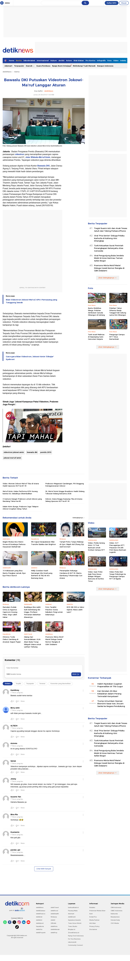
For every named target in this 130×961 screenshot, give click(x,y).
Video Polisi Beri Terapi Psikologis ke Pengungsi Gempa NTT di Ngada (117, 575)
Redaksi (92, 907)
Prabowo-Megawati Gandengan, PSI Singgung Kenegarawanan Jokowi (64, 485)
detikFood (54, 911)
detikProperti (40, 932)
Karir (91, 914)
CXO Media (115, 923)
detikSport (40, 923)
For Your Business (74, 939)
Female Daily (115, 920)
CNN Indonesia (116, 907)
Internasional (43, 60)
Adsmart (8, 66)
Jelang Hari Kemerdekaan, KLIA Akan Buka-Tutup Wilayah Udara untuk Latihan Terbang (32, 642)
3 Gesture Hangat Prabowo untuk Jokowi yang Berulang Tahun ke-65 (22, 500)
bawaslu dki (32, 452)
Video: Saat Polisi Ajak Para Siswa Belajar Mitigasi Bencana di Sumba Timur (96, 576)
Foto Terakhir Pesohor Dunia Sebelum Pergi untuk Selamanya (54, 611)
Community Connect (75, 945)
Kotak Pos (93, 917)
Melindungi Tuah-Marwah (84, 66)
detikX (61, 60)
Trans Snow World (74, 923)
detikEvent (72, 917)
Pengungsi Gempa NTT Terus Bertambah (117, 336)
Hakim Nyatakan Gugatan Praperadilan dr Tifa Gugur (110, 685)
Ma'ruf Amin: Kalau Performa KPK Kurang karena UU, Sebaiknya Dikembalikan (20, 492)
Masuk (124, 3)
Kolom (69, 60)
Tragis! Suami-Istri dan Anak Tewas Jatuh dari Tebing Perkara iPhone (110, 229)
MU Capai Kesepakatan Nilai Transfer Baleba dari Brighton (43, 543)
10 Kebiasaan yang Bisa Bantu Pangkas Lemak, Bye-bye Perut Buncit (14, 573)
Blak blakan (79, 60)
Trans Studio (72, 926)
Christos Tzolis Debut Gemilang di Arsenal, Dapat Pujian (12, 639)
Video (115, 60)
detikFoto (54, 926)
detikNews (7, 72)
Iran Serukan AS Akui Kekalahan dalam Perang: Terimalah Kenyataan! (109, 694)
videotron (19, 154)
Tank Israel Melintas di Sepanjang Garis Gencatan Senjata (96, 336)
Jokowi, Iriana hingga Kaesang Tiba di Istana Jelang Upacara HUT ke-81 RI (63, 500)
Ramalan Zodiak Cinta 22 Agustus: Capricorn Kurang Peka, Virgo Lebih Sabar (10, 612)
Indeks (123, 60)
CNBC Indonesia (116, 911)
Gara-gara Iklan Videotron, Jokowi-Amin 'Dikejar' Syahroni (30, 358)
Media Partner (94, 920)
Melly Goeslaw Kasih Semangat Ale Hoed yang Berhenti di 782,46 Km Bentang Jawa (41, 574)
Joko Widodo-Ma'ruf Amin (37, 157)
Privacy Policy (94, 926)
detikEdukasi (40, 911)
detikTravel (55, 907)
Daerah (29, 66)
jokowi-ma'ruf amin (12, 458)
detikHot (39, 920)
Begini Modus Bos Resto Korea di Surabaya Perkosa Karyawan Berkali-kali (14, 544)
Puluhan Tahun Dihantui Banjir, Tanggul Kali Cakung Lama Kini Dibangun (117, 311)
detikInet (39, 917)
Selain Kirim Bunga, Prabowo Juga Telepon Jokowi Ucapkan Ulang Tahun (20, 507)
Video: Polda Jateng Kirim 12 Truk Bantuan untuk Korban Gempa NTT (96, 546)
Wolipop (54, 917)
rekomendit (72, 942)
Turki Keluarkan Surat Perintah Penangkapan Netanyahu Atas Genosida (108, 248)
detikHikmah (55, 929)
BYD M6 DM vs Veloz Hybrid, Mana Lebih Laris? (75, 609)
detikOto (39, 929)
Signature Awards (74, 920)
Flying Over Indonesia (76, 936)
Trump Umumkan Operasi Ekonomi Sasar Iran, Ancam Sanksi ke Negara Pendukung (111, 704)
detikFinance (40, 914)
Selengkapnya (78, 518)
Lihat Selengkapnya (106, 278)
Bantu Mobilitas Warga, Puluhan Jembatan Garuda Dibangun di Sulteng (96, 311)
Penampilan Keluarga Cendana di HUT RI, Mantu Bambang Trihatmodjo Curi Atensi (71, 574)
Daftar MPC (111, 3)
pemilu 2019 (45, 452)
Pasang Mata (72, 911)
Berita (19, 60)
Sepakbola (40, 926)
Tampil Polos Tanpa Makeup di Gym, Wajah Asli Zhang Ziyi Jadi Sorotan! (72, 544)
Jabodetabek (29, 60)
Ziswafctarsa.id (73, 932)
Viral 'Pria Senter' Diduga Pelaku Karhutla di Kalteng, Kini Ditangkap (109, 238)
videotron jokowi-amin (14, 452)
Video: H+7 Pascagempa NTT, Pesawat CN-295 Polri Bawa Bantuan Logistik (117, 547)
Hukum (53, 60)
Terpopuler (19, 66)
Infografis (101, 60)
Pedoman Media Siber (97, 911)
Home (11, 60)
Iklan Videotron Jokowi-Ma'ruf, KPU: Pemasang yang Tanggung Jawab (31, 301)
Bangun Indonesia (105, 66)
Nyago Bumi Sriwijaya (61, 66)
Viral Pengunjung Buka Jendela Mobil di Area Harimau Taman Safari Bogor (109, 258)
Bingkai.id (71, 929)
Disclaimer (93, 929)
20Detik (53, 923)
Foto (109, 60)
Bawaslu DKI (43, 165)
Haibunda (114, 914)
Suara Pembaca (43, 66)
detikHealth (55, 914)
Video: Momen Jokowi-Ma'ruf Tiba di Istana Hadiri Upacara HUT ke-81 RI (21, 485)
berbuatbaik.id (73, 907)
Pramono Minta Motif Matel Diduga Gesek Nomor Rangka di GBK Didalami (54, 640)
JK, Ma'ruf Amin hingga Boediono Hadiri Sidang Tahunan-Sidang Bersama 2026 (64, 492)
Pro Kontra (90, 60)
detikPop (54, 932)
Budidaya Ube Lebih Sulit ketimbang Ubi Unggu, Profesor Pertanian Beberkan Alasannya (32, 612)
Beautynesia (115, 917)
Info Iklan (92, 923)
